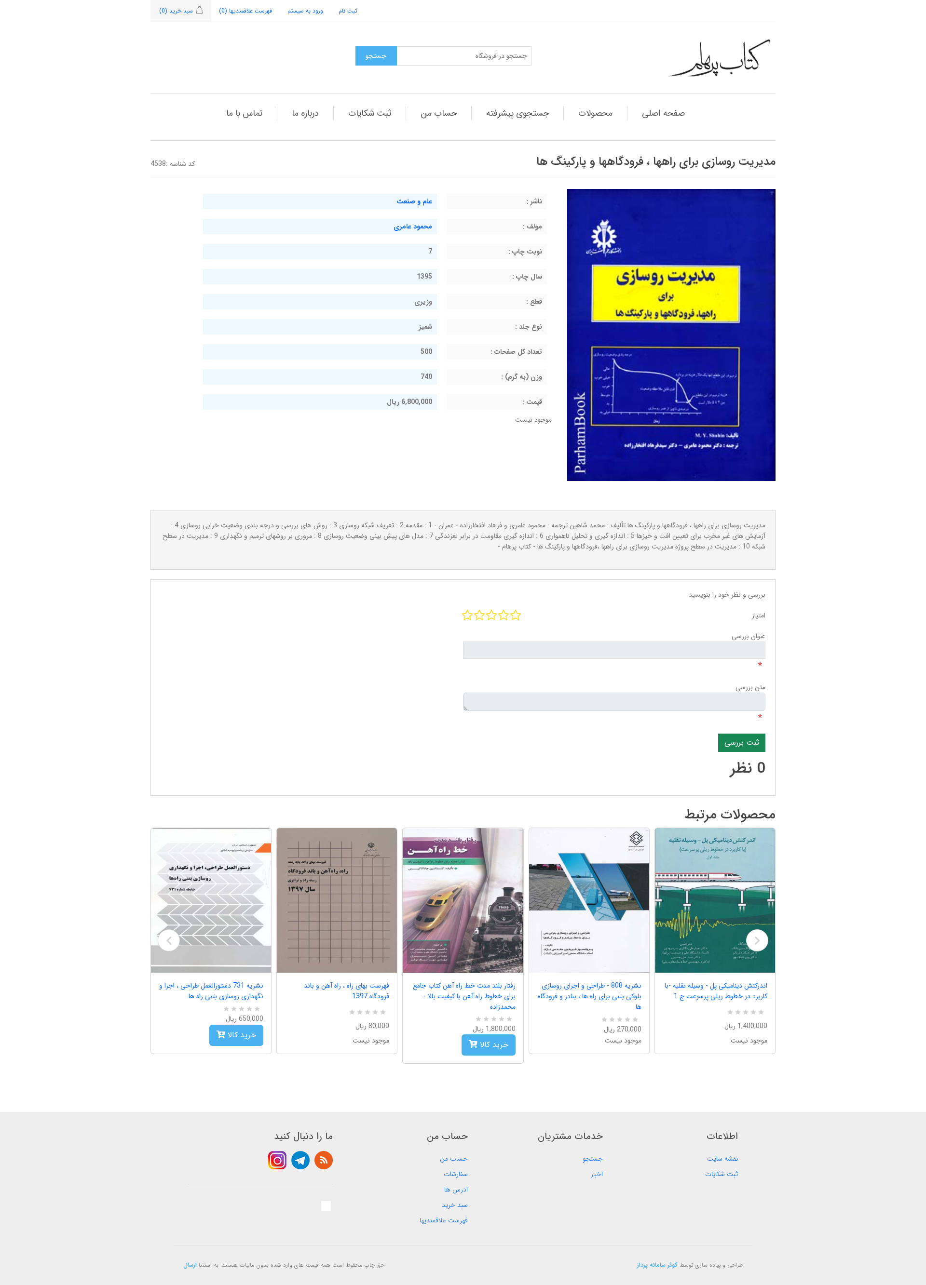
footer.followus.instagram (277, 1160)
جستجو (593, 1158)
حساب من (439, 113)
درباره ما (305, 113)
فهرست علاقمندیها (444, 1220)
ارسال (190, 1265)
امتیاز (758, 615)
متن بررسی (750, 687)
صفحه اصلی (663, 113)
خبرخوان (323, 1160)
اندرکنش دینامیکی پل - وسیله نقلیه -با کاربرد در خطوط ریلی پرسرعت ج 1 (716, 991)
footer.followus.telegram (300, 1160)
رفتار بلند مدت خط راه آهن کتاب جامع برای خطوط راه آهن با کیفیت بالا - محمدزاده (464, 996)
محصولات (595, 113)
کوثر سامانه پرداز (657, 1265)
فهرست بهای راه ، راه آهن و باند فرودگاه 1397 (346, 991)
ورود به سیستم (305, 10)
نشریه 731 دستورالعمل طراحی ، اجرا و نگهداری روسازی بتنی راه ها (211, 991)
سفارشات (456, 1174)
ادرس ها (456, 1189)
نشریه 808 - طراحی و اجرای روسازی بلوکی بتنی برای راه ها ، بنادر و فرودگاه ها (589, 996)
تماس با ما (244, 113)
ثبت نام (348, 10)
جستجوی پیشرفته (517, 113)
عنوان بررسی (748, 636)
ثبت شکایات (369, 113)
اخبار (597, 1174)
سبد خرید (455, 1205)
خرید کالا (240, 1035)
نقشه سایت (722, 1158)
